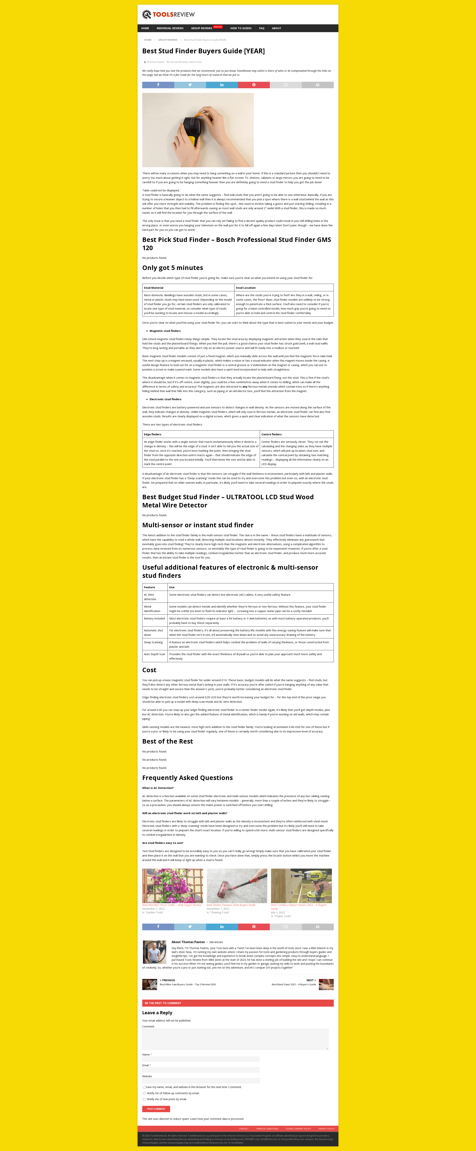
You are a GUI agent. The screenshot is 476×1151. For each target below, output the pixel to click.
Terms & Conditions (267, 1128)
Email (145, 1065)
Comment (148, 1026)
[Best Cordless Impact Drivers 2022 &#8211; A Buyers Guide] (301, 886)
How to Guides (241, 28)
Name (146, 1054)
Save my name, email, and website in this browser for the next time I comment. (194, 1087)
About (276, 28)
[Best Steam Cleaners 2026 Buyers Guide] (237, 886)
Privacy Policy (327, 1128)
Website (147, 1076)
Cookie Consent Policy (298, 1128)
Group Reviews (179, 62)
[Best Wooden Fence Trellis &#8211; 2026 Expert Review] (172, 886)
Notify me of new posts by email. (167, 1099)
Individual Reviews (170, 28)
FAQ (261, 28)
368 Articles (216, 942)
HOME (145, 28)
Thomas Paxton (155, 62)
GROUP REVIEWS (206, 28)
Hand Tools (195, 62)
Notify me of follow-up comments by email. (173, 1093)
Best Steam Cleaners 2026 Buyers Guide (231, 905)
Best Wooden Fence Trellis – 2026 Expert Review (171, 905)
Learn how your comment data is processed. (217, 1119)
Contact (244, 1128)
